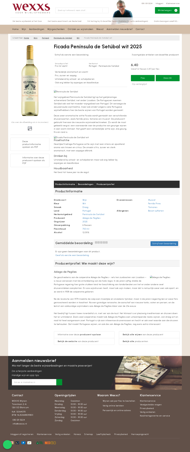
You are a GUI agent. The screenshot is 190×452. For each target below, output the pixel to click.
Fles (143, 78)
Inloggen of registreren (21, 434)
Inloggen (159, 3)
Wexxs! (100, 29)
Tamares (152, 207)
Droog (85, 207)
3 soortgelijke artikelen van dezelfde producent (155, 55)
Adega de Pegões (91, 218)
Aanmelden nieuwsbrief (120, 29)
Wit (78, 38)
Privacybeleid (147, 408)
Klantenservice (173, 3)
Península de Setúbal (63, 38)
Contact (140, 29)
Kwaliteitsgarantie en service (155, 416)
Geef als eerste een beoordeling (72, 255)
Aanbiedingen (36, 29)
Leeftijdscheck (103, 434)
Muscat (152, 200)
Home (15, 29)
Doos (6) (168, 78)
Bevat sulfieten (156, 211)
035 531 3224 (147, 3)
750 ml (86, 229)
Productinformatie (65, 184)
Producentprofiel (105, 184)
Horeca (77, 434)
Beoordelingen (85, 184)
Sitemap (88, 434)
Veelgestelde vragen (151, 404)
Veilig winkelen (148, 412)
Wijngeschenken (56, 29)
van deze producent (78, 341)
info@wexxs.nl (20, 424)
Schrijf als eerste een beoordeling (72, 55)
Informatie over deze (79, 334)
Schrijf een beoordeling (164, 243)
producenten (135, 341)
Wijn (24, 29)
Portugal (45, 38)
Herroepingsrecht (140, 434)
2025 (85, 221)
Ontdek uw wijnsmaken (80, 29)
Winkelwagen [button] (167, 10)
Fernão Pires (154, 203)
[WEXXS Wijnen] (31, 8)
